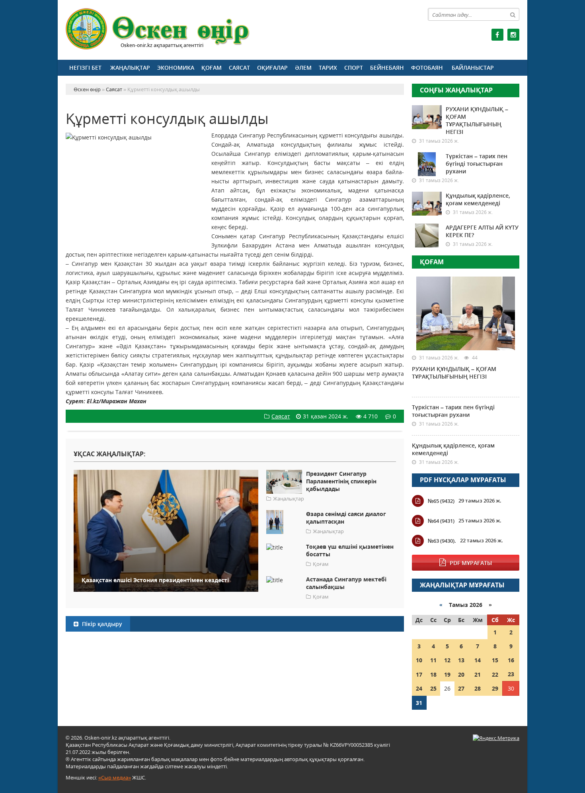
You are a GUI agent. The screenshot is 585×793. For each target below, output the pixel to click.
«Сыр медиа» (114, 777)
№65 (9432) (441, 500)
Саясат (239, 67)
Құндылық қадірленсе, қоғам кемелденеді (478, 199)
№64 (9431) (441, 520)
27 (461, 688)
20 (461, 674)
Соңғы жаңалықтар (456, 90)
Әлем (303, 67)
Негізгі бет (85, 67)
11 (433, 660)
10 (419, 660)
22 (495, 674)
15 (495, 660)
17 (419, 674)
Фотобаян (427, 67)
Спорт (353, 67)
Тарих (328, 67)
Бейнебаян (387, 67)
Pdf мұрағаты (471, 563)
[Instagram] (513, 35)
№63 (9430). (442, 540)
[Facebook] (497, 35)
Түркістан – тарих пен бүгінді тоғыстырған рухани (476, 163)
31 (419, 703)
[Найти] (513, 14)
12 (447, 660)
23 (511, 674)
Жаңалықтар (130, 67)
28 (477, 688)
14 (477, 660)
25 (433, 688)
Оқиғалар (272, 67)
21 (477, 674)
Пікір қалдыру (101, 624)
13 (461, 660)
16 (511, 660)
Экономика (175, 67)
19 (447, 674)
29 (495, 688)
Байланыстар (473, 67)
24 (419, 688)
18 (433, 674)
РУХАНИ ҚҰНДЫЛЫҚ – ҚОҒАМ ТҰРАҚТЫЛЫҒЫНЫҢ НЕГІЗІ (477, 120)
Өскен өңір (158, 29)
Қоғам (211, 67)
